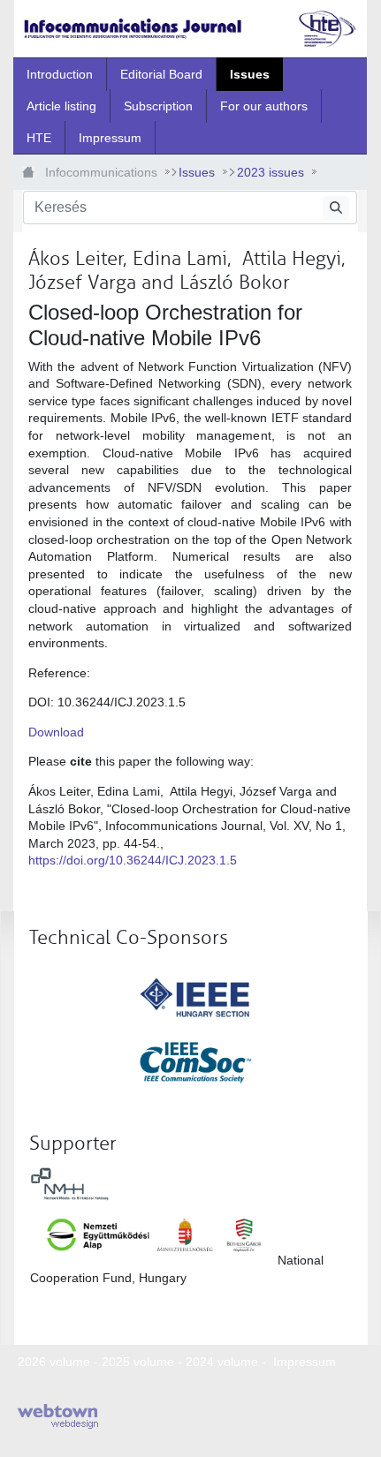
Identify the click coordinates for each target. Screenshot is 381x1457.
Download (58, 732)
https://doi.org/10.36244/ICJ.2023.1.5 (132, 860)
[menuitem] (59, 74)
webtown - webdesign (58, 1416)
